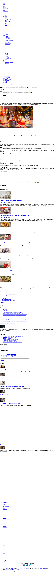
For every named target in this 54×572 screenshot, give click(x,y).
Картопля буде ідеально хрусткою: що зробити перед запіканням (15, 229)
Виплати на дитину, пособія (7, 299)
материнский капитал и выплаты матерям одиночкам (12, 295)
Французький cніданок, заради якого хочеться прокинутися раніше (15, 314)
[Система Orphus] (27, 182)
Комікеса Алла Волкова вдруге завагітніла (10, 394)
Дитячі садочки (5, 74)
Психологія (7, 24)
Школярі (6, 39)
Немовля (6, 36)
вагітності (27, 568)
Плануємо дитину (8, 19)
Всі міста (2, 360)
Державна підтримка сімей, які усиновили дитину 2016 (13, 336)
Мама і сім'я (5, 16)
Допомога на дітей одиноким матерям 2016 (10, 339)
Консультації (7, 65)
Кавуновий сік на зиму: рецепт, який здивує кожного (12, 270)
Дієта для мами (7, 48)
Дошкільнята (7, 37)
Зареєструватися (5, 11)
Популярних (5, 309)
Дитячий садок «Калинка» (11, 352)
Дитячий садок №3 (9, 355)
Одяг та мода (7, 67)
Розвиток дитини (8, 43)
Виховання (7, 42)
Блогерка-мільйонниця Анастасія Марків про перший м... (13, 386)
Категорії (2, 302)
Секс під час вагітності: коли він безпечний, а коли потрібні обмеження (15, 318)
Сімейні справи (5, 502)
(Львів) (17, 352)
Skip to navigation (3, 0)
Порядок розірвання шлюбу (7, 338)
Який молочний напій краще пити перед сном (11, 200)
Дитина (4, 35)
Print (3, 99)
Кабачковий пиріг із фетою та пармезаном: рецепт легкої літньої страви (15, 319)
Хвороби (4, 50)
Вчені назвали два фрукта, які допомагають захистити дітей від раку (15, 321)
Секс (5, 26)
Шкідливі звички (8, 58)
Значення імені (7, 68)
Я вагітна (6, 29)
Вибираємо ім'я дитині (9, 40)
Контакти (4, 5)
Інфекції (6, 53)
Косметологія (7, 20)
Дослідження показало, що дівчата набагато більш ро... (13, 444)
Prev (3, 407)
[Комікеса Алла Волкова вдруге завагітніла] (2, 392)
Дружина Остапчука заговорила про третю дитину (12, 369)
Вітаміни (6, 54)
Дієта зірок (7, 49)
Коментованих (5, 310)
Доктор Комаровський (9, 62)
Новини (4, 553)
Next (3, 408)
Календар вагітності (8, 30)
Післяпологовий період (9, 33)
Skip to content (9, 0)
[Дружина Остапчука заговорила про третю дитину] (2, 367)
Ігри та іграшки (7, 44)
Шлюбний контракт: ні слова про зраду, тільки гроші (12, 342)
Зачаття (6, 28)
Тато (5, 18)
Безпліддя (6, 34)
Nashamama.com (18, 571)
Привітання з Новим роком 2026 (7, 323)
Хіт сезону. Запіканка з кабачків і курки (10, 320)
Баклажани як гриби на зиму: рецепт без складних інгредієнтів (14, 215)
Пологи (6, 32)
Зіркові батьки (7, 66)
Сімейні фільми (7, 21)
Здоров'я (4, 548)
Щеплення (6, 51)
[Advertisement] (8, 426)
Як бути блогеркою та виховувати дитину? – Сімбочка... (13, 377)
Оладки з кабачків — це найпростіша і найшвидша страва (13, 313)
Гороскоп (6, 69)
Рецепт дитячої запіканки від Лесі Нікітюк (10, 403)
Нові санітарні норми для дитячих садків (10, 337)
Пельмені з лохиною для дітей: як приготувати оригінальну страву (15, 254)
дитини (19, 568)
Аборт (6, 23)
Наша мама (2, 13)
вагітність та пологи (9, 568)
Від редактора (7, 70)
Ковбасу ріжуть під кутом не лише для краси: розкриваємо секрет (15, 242)
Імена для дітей (5, 75)
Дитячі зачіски (5, 82)
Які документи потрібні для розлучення (10, 341)
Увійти (4, 10)
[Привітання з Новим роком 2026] (2, 327)
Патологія (6, 59)
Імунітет (6, 56)
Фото (3, 60)
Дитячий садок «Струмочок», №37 (12, 357)
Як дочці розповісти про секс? (7, 298)
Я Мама (6, 17)
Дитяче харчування (6, 80)
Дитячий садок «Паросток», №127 (12, 356)
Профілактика (7, 57)
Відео (4, 61)
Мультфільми (7, 63)
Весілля (6, 25)
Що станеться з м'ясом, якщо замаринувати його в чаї (12, 316)
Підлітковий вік (7, 38)
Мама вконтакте (5, 6)
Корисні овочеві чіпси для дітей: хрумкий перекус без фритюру (14, 317)
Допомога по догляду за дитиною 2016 (10, 340)
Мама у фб (4, 7)
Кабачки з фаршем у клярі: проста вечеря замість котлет (13, 312)
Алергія (6, 52)
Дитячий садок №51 (10, 354)
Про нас (4, 3)
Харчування (15, 92)
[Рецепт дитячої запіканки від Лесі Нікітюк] (2, 401)
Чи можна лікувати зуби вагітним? (8, 300)
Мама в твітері (5, 8)
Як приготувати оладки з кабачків (8, 283)
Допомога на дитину (6, 76)
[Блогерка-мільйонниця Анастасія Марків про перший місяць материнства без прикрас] (2, 384)
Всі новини (5, 2)
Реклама (4, 4)
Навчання (6, 45)
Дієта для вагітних (8, 47)
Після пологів (42, 568)
